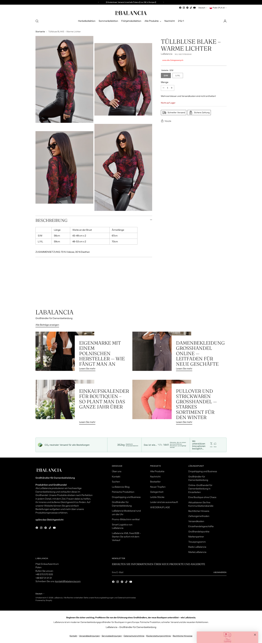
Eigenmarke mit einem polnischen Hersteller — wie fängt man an (102, 353)
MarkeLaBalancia (197, 552)
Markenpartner (196, 536)
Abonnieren (220, 572)
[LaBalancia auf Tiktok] (191, 7)
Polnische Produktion (123, 492)
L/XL (177, 75)
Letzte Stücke (157, 497)
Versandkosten (196, 521)
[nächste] (163, 2)
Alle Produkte (157, 471)
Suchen (116, 481)
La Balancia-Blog (120, 486)
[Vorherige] (99, 2)
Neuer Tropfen (158, 486)
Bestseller (155, 481)
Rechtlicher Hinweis (198, 511)
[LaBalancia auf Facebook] (180, 7)
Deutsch (201, 8)
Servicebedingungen (112, 636)
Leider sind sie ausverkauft (164, 502)
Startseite (40, 31)
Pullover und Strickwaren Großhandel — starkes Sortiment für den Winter (196, 404)
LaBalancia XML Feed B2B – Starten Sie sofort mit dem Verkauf (126, 537)
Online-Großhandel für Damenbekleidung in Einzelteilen (200, 489)
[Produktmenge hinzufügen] (171, 88)
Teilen (167, 121)
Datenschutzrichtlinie (134, 636)
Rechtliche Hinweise (182, 636)
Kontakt (116, 476)
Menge (164, 82)
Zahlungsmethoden (198, 516)
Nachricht (155, 476)
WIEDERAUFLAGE (160, 507)
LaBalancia (166, 54)
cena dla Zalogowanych (172, 60)
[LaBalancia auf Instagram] (184, 7)
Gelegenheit (156, 492)
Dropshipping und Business (126, 497)
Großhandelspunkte (198, 531)
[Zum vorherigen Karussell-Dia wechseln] (218, 294)
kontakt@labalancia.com (68, 581)
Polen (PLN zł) (219, 8)
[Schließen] (255, 635)
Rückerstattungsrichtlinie (158, 636)
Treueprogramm (197, 541)
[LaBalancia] (131, 13)
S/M (166, 75)
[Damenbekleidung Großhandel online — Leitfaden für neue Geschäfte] (161, 352)
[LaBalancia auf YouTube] (194, 7)
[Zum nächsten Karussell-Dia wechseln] (224, 294)
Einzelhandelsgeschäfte (201, 526)
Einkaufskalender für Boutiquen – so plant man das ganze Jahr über (104, 399)
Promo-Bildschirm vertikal (126, 519)
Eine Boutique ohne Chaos (202, 497)
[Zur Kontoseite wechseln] (225, 21)
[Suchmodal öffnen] (37, 21)
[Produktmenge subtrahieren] (163, 88)
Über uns (116, 471)
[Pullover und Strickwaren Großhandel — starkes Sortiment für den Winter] (161, 403)
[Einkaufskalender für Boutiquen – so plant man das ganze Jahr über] (64, 403)
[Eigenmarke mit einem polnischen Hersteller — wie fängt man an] (64, 352)
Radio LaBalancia (197, 546)
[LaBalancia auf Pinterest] (187, 7)
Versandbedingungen (89, 636)
